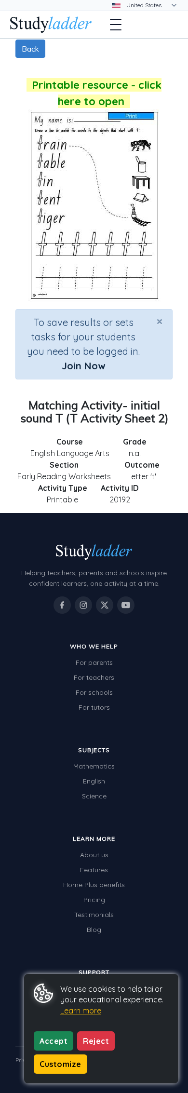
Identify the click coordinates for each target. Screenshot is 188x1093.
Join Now (83, 366)
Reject (96, 1041)
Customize (60, 1064)
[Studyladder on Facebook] (62, 605)
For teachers (94, 677)
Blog (94, 929)
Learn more (80, 1010)
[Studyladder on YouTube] (125, 605)
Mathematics (94, 766)
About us (94, 854)
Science (94, 796)
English (94, 781)
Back (30, 49)
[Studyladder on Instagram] (83, 605)
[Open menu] (115, 24)
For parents (94, 662)
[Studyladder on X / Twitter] (104, 605)
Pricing (94, 899)
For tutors (94, 707)
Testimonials (94, 914)
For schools (94, 692)
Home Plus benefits (94, 884)
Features (94, 869)
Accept (53, 1041)
